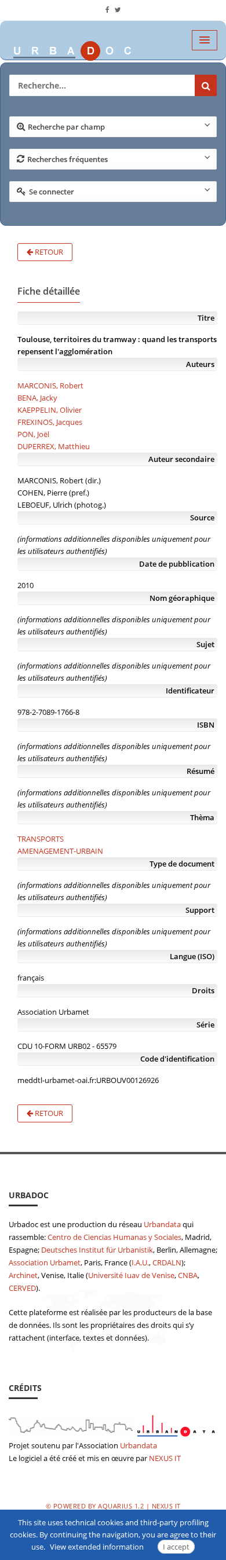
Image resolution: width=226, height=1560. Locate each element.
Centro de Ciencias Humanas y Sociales (114, 1237)
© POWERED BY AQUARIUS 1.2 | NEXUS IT (113, 1506)
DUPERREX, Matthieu (53, 446)
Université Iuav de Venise (131, 1275)
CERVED (22, 1288)
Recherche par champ (66, 127)
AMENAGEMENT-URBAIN (60, 851)
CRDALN (166, 1262)
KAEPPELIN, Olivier (49, 410)
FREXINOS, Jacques (49, 422)
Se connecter (51, 191)
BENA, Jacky (37, 397)
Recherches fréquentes (67, 159)
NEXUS (161, 1458)
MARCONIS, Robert (50, 385)
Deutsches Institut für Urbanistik (97, 1250)
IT (177, 1458)
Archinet (23, 1275)
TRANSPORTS (40, 839)
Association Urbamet (45, 1262)
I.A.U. (140, 1262)
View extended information (97, 1546)
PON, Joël (33, 434)
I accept (176, 1546)
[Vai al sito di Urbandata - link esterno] (113, 1424)
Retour (48, 252)
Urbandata (162, 1224)
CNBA (188, 1275)
